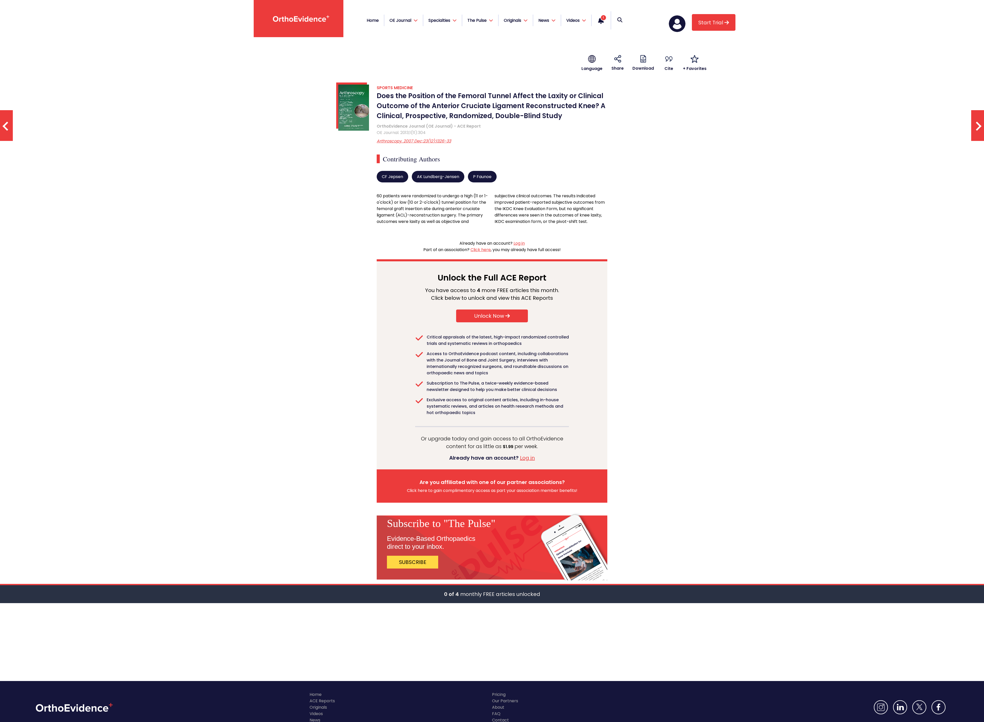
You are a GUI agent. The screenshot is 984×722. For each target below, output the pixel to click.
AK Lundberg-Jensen (438, 177)
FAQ (496, 714)
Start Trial (711, 22)
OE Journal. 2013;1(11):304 (401, 133)
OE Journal (400, 20)
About (498, 707)
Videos (316, 714)
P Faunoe (482, 177)
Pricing (499, 694)
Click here (480, 250)
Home (373, 20)
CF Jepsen (392, 177)
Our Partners (505, 701)
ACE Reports (322, 701)
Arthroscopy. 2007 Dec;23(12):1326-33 (414, 141)
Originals (318, 707)
